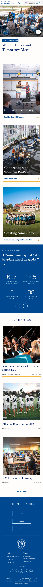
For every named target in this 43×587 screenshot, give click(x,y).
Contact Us (10, 562)
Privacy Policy (8, 581)
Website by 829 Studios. (21, 583)
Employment (11, 559)
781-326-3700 (27, 561)
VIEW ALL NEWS (21, 492)
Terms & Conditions (20, 581)
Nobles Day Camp (13, 556)
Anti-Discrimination (32, 581)
